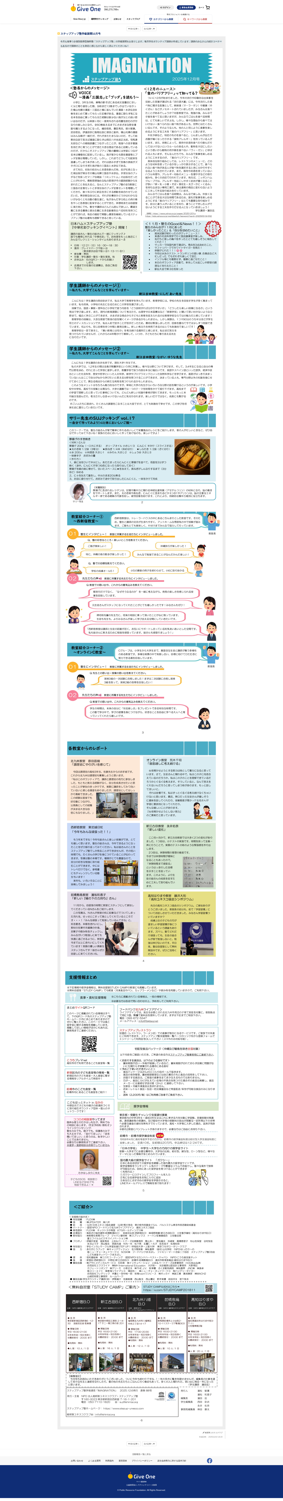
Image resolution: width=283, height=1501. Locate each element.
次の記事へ (148, 29)
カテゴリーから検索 (163, 19)
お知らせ (117, 19)
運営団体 (123, 1461)
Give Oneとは (79, 19)
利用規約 (109, 1461)
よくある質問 (94, 1461)
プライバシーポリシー (142, 1461)
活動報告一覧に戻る (141, 1454)
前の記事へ (134, 29)
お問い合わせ (77, 1461)
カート (201, 7)
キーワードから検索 (197, 19)
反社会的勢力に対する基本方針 (171, 1461)
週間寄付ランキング (99, 19)
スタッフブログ (133, 19)
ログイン (167, 7)
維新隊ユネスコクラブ (214, 1433)
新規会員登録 (187, 7)
